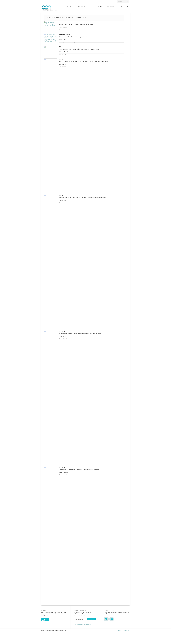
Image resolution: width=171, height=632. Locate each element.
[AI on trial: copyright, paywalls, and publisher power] (50, 23)
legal (69, 66)
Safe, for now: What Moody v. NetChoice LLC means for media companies (83, 61)
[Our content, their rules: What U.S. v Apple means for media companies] (50, 261)
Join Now (43, 620)
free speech (66, 54)
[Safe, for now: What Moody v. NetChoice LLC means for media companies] (50, 125)
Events (100, 7)
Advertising (62, 34)
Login (126, 1)
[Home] (49, 7)
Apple (65, 202)
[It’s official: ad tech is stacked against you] (50, 38)
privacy (67, 338)
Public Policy (91, 7)
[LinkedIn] (111, 619)
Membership (111, 7)
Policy (63, 22)
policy (64, 338)
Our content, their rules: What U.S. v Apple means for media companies (83, 197)
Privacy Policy (126, 630)
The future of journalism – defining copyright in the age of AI (79, 469)
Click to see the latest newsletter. (82, 624)
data (62, 338)
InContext (70, 7)
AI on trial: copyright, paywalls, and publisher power (76, 24)
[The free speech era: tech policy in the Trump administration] (50, 49)
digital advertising (68, 42)
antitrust (61, 42)
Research (81, 7)
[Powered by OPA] (59, 4)
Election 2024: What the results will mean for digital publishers (80, 333)
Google (74, 42)
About (122, 7)
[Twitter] (106, 619)
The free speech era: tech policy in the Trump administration (79, 49)
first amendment (63, 66)
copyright (61, 54)
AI (59, 22)
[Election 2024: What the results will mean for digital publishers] (50, 397)
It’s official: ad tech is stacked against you (73, 37)
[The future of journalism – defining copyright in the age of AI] (50, 533)
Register (120, 1)
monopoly (78, 42)
